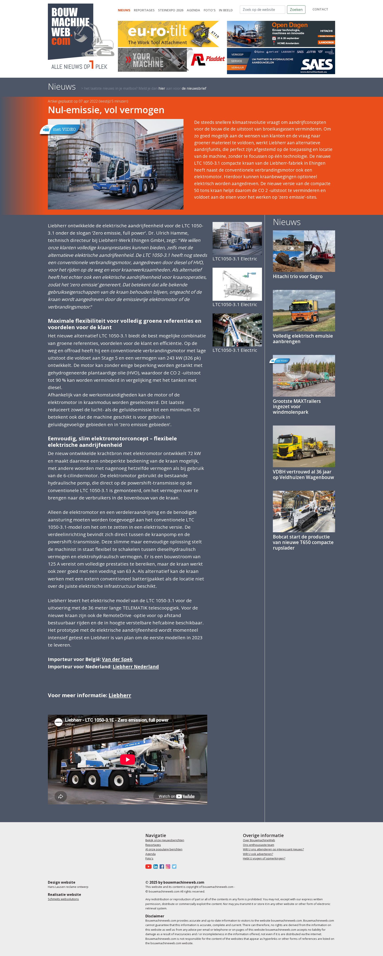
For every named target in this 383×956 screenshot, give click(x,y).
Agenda (193, 10)
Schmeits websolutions (63, 899)
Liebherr (120, 695)
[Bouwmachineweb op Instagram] (169, 866)
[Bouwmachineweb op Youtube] (149, 866)
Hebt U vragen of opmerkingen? (264, 858)
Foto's (209, 10)
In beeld (226, 10)
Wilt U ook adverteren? (258, 854)
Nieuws (124, 10)
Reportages (144, 10)
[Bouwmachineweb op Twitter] (175, 866)
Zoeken (296, 9)
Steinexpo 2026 (170, 10)
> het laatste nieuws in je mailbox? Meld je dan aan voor (143, 88)
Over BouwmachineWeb (259, 840)
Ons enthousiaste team (258, 845)
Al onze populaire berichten (163, 849)
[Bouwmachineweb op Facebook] (163, 866)
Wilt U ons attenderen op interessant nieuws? (273, 849)
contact (320, 9)
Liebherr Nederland (136, 666)
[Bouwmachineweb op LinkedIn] (156, 866)
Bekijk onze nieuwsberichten (164, 840)
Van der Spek (117, 659)
